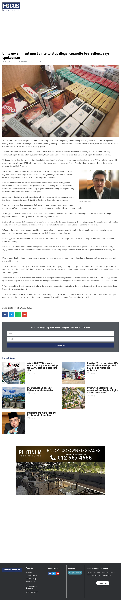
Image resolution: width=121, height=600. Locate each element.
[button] (5, 314)
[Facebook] (50, 573)
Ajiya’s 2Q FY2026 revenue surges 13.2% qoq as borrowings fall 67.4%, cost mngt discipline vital (42, 367)
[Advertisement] (60, 31)
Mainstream (34, 62)
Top (41, 62)
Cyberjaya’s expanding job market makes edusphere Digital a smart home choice (102, 390)
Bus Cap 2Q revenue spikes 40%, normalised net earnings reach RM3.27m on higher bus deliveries (102, 367)
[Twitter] (54, 573)
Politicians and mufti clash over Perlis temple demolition (42, 414)
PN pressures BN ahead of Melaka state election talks (40, 389)
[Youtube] (57, 573)
